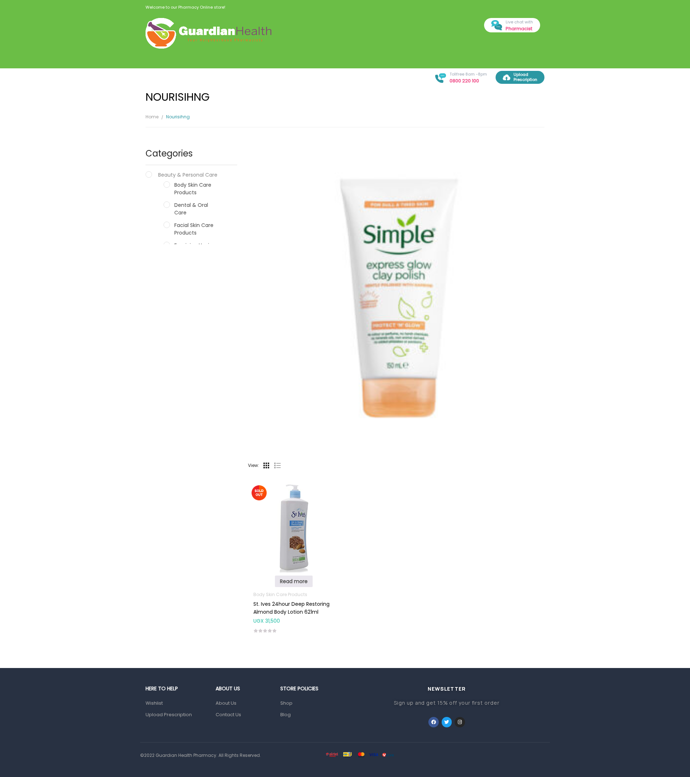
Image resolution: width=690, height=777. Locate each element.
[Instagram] (460, 722)
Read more (294, 581)
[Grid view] (266, 465)
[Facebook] (433, 722)
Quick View (293, 513)
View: (253, 465)
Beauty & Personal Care (187, 174)
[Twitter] (447, 722)
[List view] (277, 465)
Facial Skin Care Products (193, 229)
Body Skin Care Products (192, 188)
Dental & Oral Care (191, 208)
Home (152, 117)
